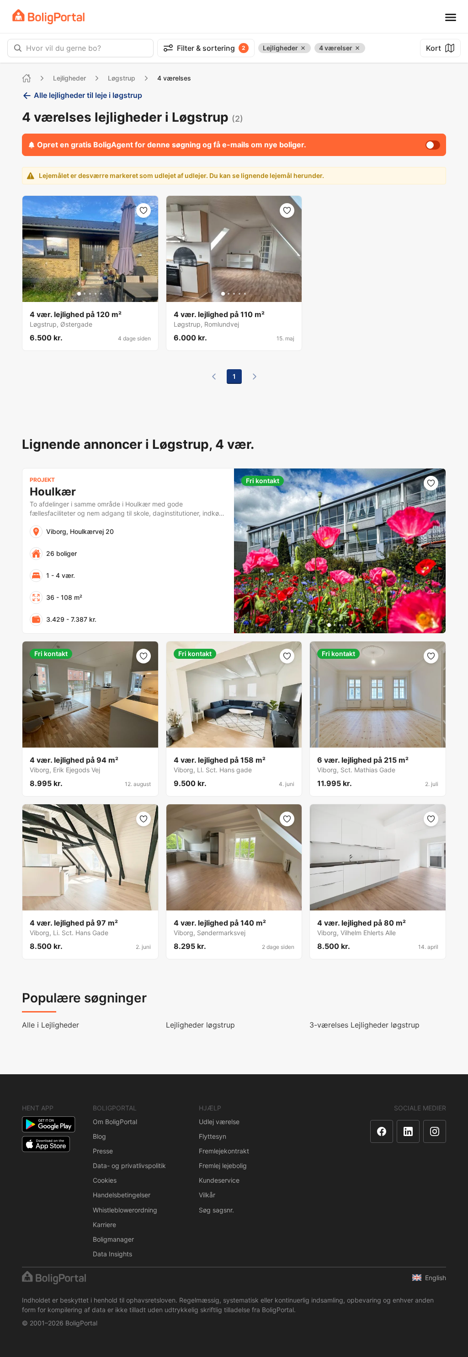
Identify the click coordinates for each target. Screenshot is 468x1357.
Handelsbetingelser (121, 1195)
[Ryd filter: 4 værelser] (357, 48)
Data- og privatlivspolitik (129, 1165)
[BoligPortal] (48, 16)
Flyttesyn (212, 1136)
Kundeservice (219, 1180)
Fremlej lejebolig (223, 1165)
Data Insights (112, 1254)
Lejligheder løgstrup (200, 1024)
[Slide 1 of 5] (79, 293)
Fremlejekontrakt (224, 1151)
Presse (103, 1151)
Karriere (104, 1224)
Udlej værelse (219, 1121)
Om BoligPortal (115, 1121)
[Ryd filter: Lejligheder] (303, 48)
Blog (99, 1136)
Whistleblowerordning (125, 1210)
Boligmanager (113, 1239)
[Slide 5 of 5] (101, 293)
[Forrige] (214, 376)
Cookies (105, 1180)
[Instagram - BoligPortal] (434, 1131)
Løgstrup (121, 78)
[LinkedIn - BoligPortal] (408, 1131)
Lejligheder (69, 78)
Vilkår (207, 1195)
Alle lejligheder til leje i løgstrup (88, 95)
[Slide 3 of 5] (90, 293)
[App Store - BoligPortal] (46, 1144)
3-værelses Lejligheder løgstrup (364, 1024)
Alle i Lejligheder (50, 1024)
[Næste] (254, 376)
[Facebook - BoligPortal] (381, 1131)
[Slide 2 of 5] (84, 293)
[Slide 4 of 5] (95, 293)
